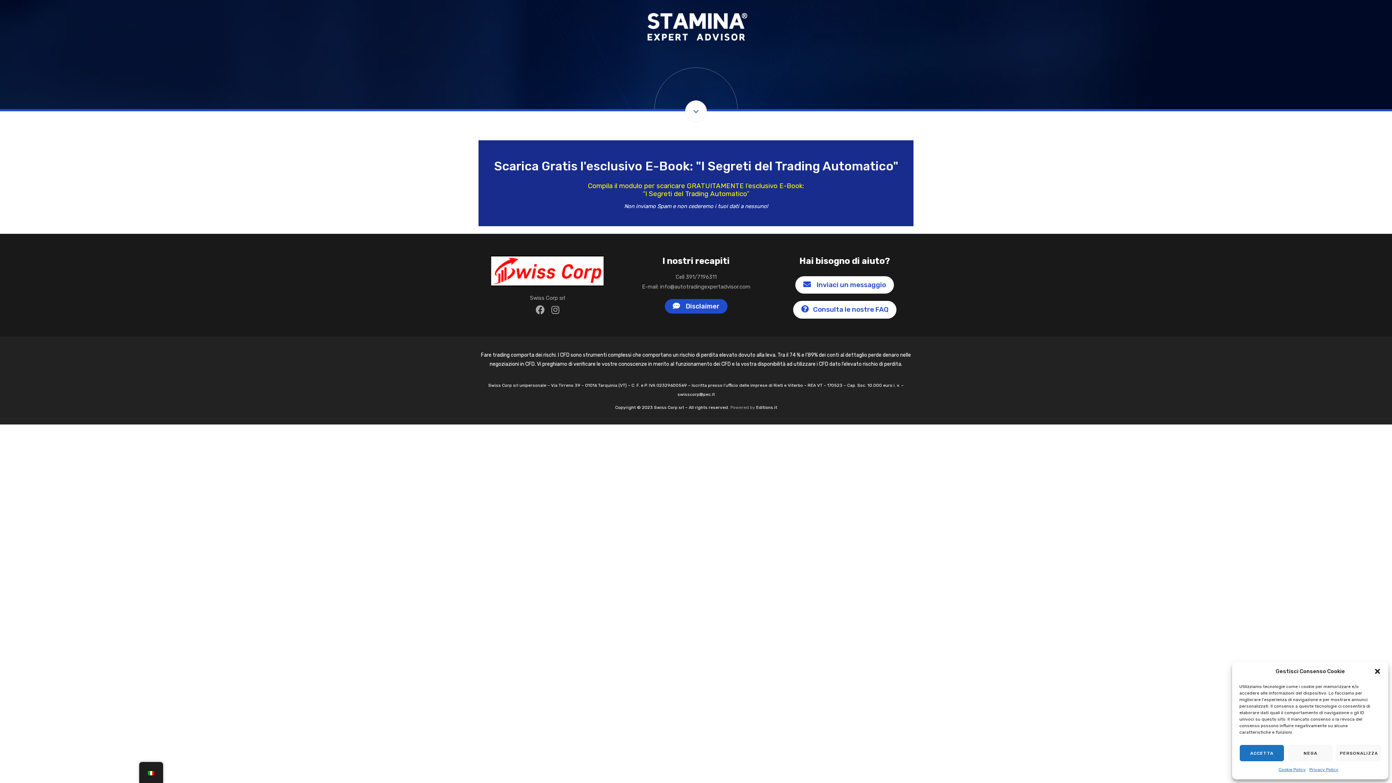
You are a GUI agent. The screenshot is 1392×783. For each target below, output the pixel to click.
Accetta (1261, 753)
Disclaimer (701, 306)
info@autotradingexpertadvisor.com (705, 286)
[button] (1377, 671)
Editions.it (766, 407)
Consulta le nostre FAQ (850, 309)
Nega (1310, 753)
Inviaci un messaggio (850, 285)
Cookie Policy (1292, 769)
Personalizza (1359, 753)
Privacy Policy (1323, 769)
